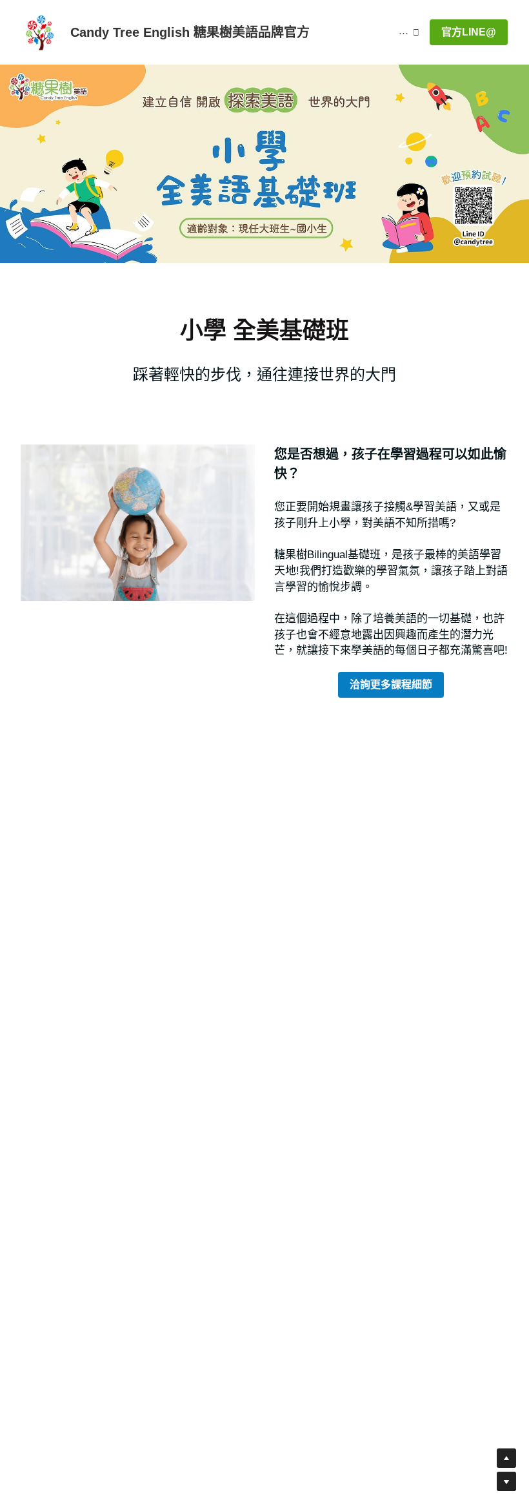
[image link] (40, 31)
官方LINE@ (468, 31)
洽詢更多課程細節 (391, 684)
